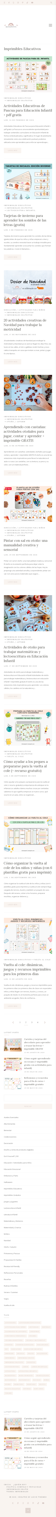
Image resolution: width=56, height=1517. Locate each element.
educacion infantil (33, 1349)
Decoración (8, 1143)
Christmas (34, 1331)
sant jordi (38, 1388)
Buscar (28, 1106)
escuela (20, 1353)
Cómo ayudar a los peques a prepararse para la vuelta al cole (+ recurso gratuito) (26, 766)
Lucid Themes (38, 1497)
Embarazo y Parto (11, 1176)
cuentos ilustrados (24, 1344)
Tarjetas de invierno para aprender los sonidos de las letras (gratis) (25, 220)
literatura (10, 1371)
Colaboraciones (10, 1137)
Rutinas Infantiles (11, 1286)
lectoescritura (12, 1366)
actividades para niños (15, 1327)
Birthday (46, 1327)
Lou (6, 120)
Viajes (6, 1299)
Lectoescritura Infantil (21, 210)
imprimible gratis (26, 1358)
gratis (31, 1353)
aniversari (34, 1327)
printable (31, 1384)
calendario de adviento (15, 1331)
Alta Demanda (9, 1124)
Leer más (12, 150)
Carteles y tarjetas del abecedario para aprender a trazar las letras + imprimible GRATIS (37, 1044)
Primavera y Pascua (12, 1253)
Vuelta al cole (15, 756)
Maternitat (24, 1380)
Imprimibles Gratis (17, 1489)
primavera (18, 1384)
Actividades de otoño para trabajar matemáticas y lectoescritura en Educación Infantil (26, 654)
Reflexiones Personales (13, 1273)
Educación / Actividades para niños (24, 310)
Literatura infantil (28, 1371)
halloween (42, 1353)
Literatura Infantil (10, 1214)
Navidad (7, 1240)
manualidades (43, 1375)
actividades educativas (29, 1322)
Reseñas (7, 1279)
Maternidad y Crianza (12, 1227)
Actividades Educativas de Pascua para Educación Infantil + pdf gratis (28, 110)
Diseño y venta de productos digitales (19, 1150)
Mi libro (7, 1234)
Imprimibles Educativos (17, 98)
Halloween (8, 1182)
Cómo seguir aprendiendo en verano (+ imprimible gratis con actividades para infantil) (37, 1063)
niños (46, 1380)
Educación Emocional (12, 1169)
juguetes (31, 1362)
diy (6, 1349)
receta (42, 1384)
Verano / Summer (11, 1292)
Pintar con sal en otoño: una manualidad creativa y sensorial (26, 545)
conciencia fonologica (15, 1336)
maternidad (10, 1380)
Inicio (7, 1485)
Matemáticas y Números (13, 1221)
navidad (36, 1380)
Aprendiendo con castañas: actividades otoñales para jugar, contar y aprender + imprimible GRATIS (25, 434)
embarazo (9, 1353)
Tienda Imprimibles (17, 1492)
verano (8, 1393)
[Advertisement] (28, 24)
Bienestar (8, 1130)
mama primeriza (26, 1375)
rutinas (27, 1388)
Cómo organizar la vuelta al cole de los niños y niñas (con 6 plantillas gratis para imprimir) (28, 867)
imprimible (10, 1358)
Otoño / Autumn (16, 422)
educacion (16, 1349)
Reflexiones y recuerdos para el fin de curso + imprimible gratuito (36, 1081)
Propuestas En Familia (12, 1260)
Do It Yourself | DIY (11, 1156)
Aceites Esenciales (11, 1117)
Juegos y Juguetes (11, 1201)
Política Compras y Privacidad (24, 1487)
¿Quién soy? (20, 1485)
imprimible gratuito (14, 1362)
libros (25, 1366)
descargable (42, 1344)
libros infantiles (39, 1366)
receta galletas (12, 1388)
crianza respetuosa (14, 1340)
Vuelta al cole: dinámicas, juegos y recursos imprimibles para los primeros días (27, 969)
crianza (32, 1336)
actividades (10, 1322)
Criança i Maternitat (35, 1340)
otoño (8, 1384)
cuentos (9, 1344)
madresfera (10, 1375)
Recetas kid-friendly (12, 1266)
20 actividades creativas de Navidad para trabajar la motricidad (25, 324)
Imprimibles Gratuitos (20, 100)
